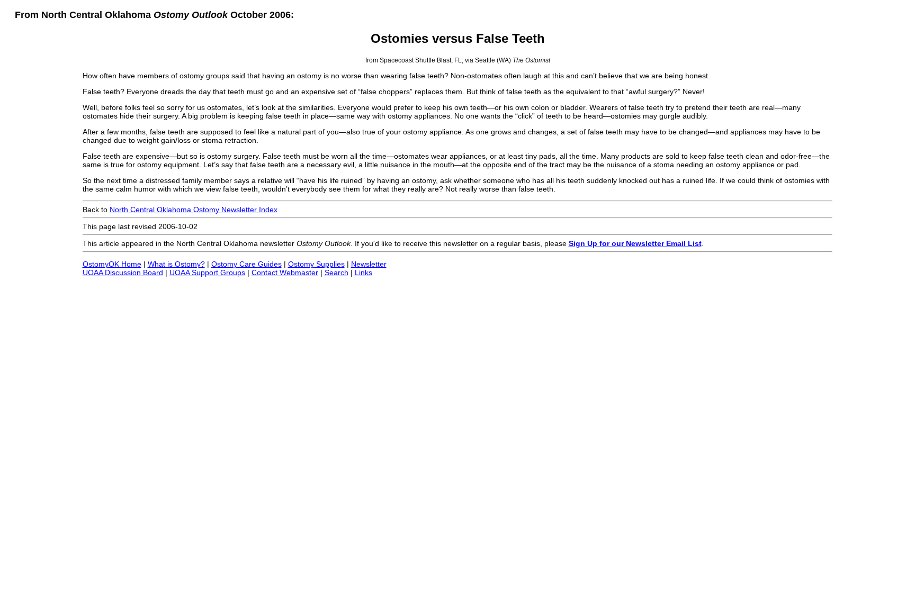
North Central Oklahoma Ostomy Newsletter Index (193, 209)
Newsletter (369, 264)
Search (336, 272)
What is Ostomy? (176, 264)
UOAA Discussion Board (123, 272)
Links (363, 272)
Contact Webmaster (285, 272)
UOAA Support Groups (207, 272)
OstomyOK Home (112, 264)
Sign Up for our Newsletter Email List (635, 243)
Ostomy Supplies (316, 264)
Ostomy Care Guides (246, 264)
